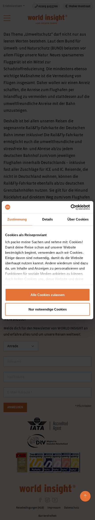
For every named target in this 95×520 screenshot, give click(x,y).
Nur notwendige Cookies (47, 309)
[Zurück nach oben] (85, 496)
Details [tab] (47, 219)
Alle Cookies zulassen (47, 295)
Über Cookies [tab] (78, 219)
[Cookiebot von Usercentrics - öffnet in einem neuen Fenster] (70, 207)
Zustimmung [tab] (17, 219)
